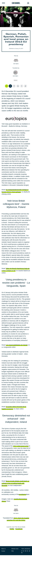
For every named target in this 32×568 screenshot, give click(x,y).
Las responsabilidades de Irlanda (16, 345)
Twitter (12, 529)
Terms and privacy (25, 548)
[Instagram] (25, 550)
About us (3, 548)
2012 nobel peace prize (20, 446)
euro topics (16, 63)
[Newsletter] (29, 550)
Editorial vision (14, 548)
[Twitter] (23, 550)
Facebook (18, 529)
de (10, 86)
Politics (16, 80)
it (21, 86)
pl (25, 86)
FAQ (12, 551)
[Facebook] (21, 550)
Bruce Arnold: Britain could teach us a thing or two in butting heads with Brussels (15, 483)
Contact (3, 551)
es (18, 86)
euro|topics (22, 494)
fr (14, 86)
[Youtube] (27, 550)
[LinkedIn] (21, 552)
